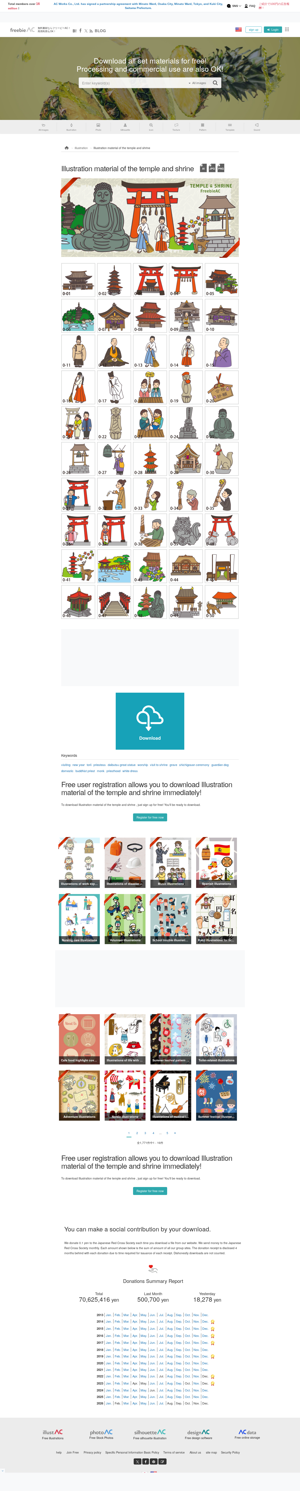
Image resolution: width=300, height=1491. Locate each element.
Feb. (118, 1315)
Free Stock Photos (101, 1438)
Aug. (170, 1315)
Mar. (126, 1315)
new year (78, 765)
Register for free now (150, 817)
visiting (65, 765)
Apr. (135, 1315)
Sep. (179, 1315)
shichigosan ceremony (194, 765)
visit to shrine (159, 765)
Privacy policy (92, 1452)
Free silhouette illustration (150, 1438)
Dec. (205, 1315)
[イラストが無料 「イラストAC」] (22, 29)
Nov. (196, 1315)
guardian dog (220, 765)
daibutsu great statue (122, 765)
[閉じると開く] (2, 1471)
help (59, 1452)
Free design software (198, 1438)
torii (89, 765)
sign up (253, 29)
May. (144, 1315)
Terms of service (174, 1452)
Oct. (188, 1315)
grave (173, 765)
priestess (99, 765)
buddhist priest (85, 771)
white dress (130, 771)
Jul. (161, 1315)
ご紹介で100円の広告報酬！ (274, 6)
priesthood (113, 771)
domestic (67, 771)
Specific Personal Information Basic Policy (132, 1452)
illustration (81, 148)
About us (195, 1452)
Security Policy (230, 1452)
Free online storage (247, 1437)
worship (143, 765)
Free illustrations (52, 1438)
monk (100, 771)
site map (211, 1452)
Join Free (73, 1452)
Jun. (153, 1315)
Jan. (109, 1315)
